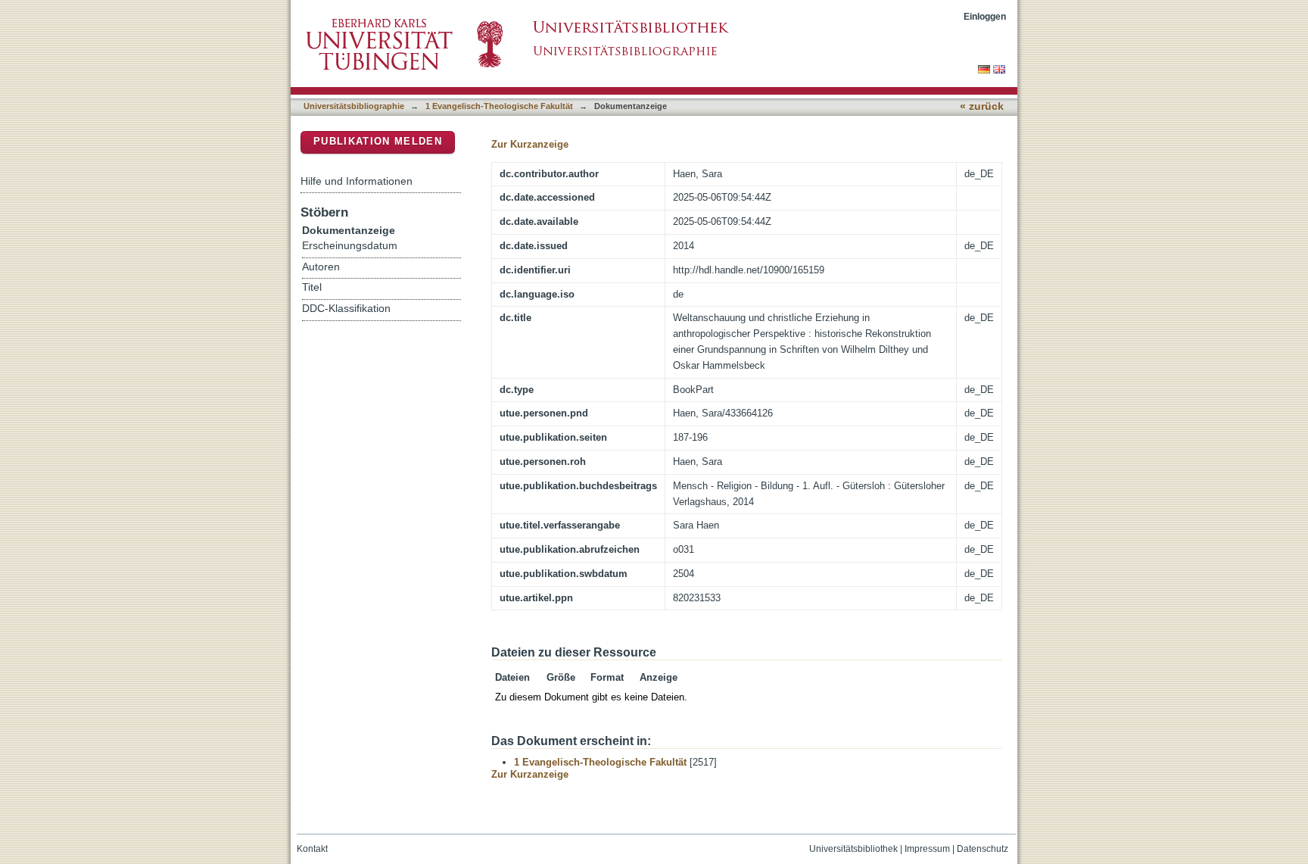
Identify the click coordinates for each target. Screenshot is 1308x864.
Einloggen (985, 16)
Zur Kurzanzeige (529, 144)
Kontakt (312, 849)
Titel (312, 287)
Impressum (927, 849)
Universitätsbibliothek (853, 849)
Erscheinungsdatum (349, 245)
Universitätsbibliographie (354, 106)
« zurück (982, 106)
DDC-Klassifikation (346, 308)
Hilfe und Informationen (357, 181)
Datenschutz (982, 849)
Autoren (321, 267)
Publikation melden (377, 141)
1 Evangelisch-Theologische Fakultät (499, 106)
